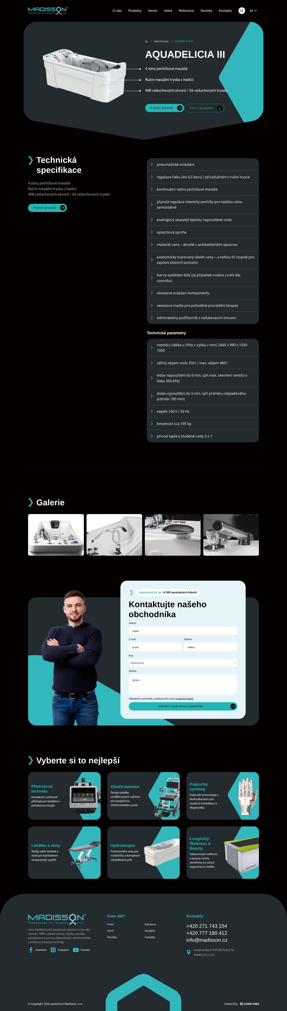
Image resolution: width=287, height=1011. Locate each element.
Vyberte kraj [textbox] (137, 662)
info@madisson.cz (206, 940)
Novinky (206, 10)
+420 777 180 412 (206, 933)
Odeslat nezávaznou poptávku (180, 706)
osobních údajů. (185, 698)
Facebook (41, 949)
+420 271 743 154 (206, 926)
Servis (152, 10)
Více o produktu (201, 108)
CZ (251, 10)
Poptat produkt (162, 108)
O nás (117, 10)
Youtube (85, 949)
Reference (186, 10)
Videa (168, 10)
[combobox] (183, 663)
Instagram (63, 949)
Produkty (134, 10)
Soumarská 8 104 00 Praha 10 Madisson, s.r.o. (214, 952)
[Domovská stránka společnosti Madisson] (48, 10)
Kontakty (225, 10)
